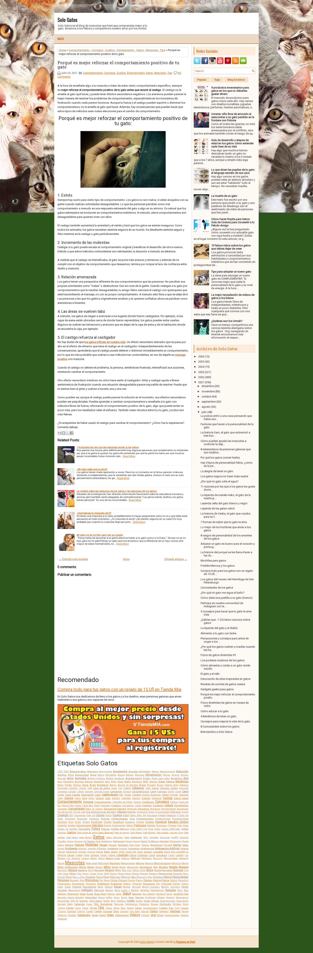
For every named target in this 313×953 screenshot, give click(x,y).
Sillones (161, 897)
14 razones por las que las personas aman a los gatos (108, 447)
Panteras (153, 873)
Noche (157, 870)
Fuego (157, 829)
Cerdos (127, 794)
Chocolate (183, 794)
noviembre (208, 391)
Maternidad (91, 863)
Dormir (100, 815)
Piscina (131, 880)
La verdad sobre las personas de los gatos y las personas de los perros (117, 491)
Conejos (137, 802)
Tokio (123, 908)
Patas (99, 877)
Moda (115, 867)
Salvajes (136, 893)
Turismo (61, 911)
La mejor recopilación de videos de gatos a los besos (232, 296)
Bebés (161, 781)
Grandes (61, 841)
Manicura (157, 858)
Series (117, 897)
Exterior (130, 825)
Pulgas (184, 883)
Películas (115, 877)
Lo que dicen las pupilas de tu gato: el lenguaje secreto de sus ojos (233, 171)
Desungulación (168, 808)
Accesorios (120, 771)
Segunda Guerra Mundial (70, 897)
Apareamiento (133, 778)
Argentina (176, 778)
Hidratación (175, 841)
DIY (71, 815)
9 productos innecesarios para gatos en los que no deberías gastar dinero (230, 91)
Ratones (109, 887)
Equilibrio (62, 822)
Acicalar (133, 771)
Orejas (85, 873)
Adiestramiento (167, 771)
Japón (114, 851)
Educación (152, 815)
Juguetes (158, 851)
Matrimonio (103, 863)
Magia (101, 858)
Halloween (119, 841)
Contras (174, 802)
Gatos (140, 50)
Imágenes (71, 848)
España (150, 821)
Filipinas (172, 825)
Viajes (102, 915)
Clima (91, 798)
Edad (126, 815)
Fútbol (184, 828)
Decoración (110, 808)
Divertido (63, 815)
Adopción (182, 771)
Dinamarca (142, 812)
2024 (66, 771)
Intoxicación (72, 851)
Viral (153, 915)
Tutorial (81, 911)
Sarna (169, 894)
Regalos (109, 890)
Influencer (101, 848)
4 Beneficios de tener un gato (218, 716)
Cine (84, 798)
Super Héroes (151, 900)
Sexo (131, 897)
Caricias (162, 791)
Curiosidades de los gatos (217, 587)
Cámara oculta (168, 788)
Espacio (140, 822)
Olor (79, 873)
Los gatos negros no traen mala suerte (224, 476)
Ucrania (107, 911)
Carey (153, 791)
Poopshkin (183, 880)
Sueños (139, 901)
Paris (185, 873)
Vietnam (145, 915)
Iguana (61, 848)
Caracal (127, 791)
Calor (148, 788)
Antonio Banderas (115, 778)
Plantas (148, 880)
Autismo (89, 781)
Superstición (182, 901)
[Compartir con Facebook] (71, 433)
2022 (201, 377)
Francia (105, 828)
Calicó (127, 788)
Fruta (150, 829)
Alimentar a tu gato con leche (218, 633)
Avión (113, 781)
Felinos (151, 825)
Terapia (154, 904)
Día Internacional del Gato (101, 811)
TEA (96, 904)
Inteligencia (147, 848)
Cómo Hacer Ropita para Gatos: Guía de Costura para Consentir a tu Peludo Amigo (232, 222)
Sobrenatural (182, 897)
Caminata (183, 788)
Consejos (97, 50)
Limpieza (143, 855)
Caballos (73, 788)
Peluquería (141, 877)
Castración (87, 794)
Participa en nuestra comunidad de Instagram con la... (222, 605)
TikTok (93, 907)
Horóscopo (156, 844)
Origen (93, 873)
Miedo (90, 867)
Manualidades (171, 858)
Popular (202, 79)
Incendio (92, 848)
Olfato (72, 873)
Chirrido (174, 794)
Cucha (138, 805)
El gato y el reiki (210, 673)
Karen (167, 851)
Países (113, 873)
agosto (206, 406)
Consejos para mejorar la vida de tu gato (225, 721)
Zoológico (62, 918)
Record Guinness (151, 887)
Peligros (125, 877)
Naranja (82, 870)
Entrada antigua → (176, 559)
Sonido (106, 901)
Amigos (184, 775)
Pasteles (90, 877)
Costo (96, 805)
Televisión (119, 904)
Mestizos (176, 863)
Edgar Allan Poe (138, 815)
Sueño (131, 900)
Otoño (106, 873)
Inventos (82, 851)
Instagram (134, 848)
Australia (79, 781)
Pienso (107, 880)
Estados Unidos (178, 821)
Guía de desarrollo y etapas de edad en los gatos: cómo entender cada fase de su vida (232, 143)
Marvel (60, 863)
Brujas (160, 785)
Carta (185, 791)
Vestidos (72, 915)
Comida (167, 798)
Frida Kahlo (136, 829)
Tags (217, 79)
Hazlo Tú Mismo (150, 841)
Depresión (132, 808)
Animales (80, 778)
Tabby (70, 904)
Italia (107, 851)
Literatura (161, 855)
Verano (184, 911)
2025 (201, 361)
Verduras (62, 915)
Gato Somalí (85, 837)
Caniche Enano (101, 791)
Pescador (74, 880)
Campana (62, 791)
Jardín (121, 851)
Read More (129, 456)
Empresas (94, 818)
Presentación (78, 883)
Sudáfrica (121, 901)
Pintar (114, 880)
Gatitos (71, 832)
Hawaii (136, 841)
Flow (179, 825)
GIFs (145, 837)
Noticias (178, 870)
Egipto (161, 815)
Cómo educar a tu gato (215, 711)
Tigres (85, 908)
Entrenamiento (125, 50)
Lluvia (171, 855)
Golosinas (165, 837)
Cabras (82, 788)
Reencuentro (74, 890)
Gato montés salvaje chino (169, 832)
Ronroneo (73, 893)
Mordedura (145, 867)
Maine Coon (113, 858)
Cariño (171, 791)
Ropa (83, 893)
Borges (113, 785)
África (71, 775)
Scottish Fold (180, 893)
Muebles (163, 867)
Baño (128, 781)
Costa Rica (87, 805)
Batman (153, 781)
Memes (140, 863)
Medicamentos (128, 863)
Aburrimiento (105, 771)
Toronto (130, 908)
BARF (145, 781)
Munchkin (62, 870)
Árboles (147, 778)
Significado (150, 897)
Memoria (149, 863)
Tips (162, 50)
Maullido (115, 863)
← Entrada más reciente (73, 559)
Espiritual (161, 821)
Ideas (185, 844)
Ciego (60, 798)
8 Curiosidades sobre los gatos (220, 726)
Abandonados (78, 771)
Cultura (169, 805)
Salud (127, 894)
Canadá (72, 791)
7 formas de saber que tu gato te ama (224, 522)
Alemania (139, 775)
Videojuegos (122, 915)
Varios (154, 911)
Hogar (103, 844)
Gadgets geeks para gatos (217, 689)
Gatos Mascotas (114, 837)
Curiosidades (76, 808)
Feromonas (161, 825)
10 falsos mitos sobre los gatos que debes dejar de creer (231, 247)
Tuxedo (89, 911)
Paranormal (165, 873)
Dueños (110, 50)
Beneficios (181, 781)
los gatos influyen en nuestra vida (104, 342)
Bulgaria (184, 785)
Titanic (108, 908)
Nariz (91, 870)
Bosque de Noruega (128, 785)
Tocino (116, 908)
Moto (155, 867)
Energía (105, 818)
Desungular (182, 808)
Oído (59, 873)
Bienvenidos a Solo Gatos (216, 731)
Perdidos (158, 877)
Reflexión (87, 890)
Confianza (148, 801)
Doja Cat (91, 815)
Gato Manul (136, 832)
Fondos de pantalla (67, 829)
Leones (103, 855)
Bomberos (103, 784)
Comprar (88, 801)
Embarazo (70, 818)
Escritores (96, 821)
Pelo (133, 877)
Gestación (136, 837)
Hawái (128, 841)
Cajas (114, 788)
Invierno (91, 851)
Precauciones (64, 883)
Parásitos (177, 873)
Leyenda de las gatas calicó (218, 508)
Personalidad (180, 877)
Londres (180, 855)
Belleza (170, 781)
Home (62, 50)
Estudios (97, 825)
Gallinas (61, 832)
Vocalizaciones (172, 915)
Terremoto (165, 904)
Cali (120, 788)
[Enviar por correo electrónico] (59, 433)
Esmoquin (130, 822)
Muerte (173, 867)
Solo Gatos (67, 19)
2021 (201, 382)
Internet (61, 851)
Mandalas (147, 858)
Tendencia (144, 904)
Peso (82, 880)
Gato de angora (121, 832)
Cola (107, 798)
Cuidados (158, 805)
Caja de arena (101, 788)
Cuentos (147, 805)
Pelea (106, 877)
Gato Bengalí (105, 832)
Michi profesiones (67, 867)
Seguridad (91, 897)
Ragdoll (76, 886)
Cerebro (136, 794)
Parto (69, 877)
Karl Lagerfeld (178, 851)
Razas (118, 886)
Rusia (89, 893)
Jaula (140, 851)
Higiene (69, 844)
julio (204, 412)
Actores (155, 771)
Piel (101, 880)
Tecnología (106, 904)
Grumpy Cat (81, 841)
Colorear (136, 798)
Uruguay (124, 911)
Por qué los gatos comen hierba (220, 457)
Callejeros (138, 788)
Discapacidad (162, 812)
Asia (59, 781)
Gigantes (154, 837)
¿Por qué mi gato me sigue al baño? (222, 592)
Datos (88, 808)
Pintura (123, 880)
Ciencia (68, 798)
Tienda (70, 907)
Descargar (155, 808)
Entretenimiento (163, 818)
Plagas (139, 880)
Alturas (166, 775)
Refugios (99, 890)
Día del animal (64, 812)
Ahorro (101, 775)
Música (72, 870)
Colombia (126, 798)
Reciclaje (136, 887)
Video (110, 915)
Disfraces (175, 811)
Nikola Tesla (138, 870)
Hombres (123, 844)
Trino (177, 908)
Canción (89, 791)
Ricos (180, 890)
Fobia (185, 825)
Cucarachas (128, 805)
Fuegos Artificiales (171, 829)
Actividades (145, 771)
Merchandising (162, 863)
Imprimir (82, 848)
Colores (146, 798)
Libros (133, 855)
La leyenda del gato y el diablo (219, 628)
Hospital (168, 845)
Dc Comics (97, 808)
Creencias (105, 805)
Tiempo (61, 908)
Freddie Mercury (120, 828)
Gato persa (72, 837)
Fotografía (84, 828)
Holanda (112, 845)
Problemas (103, 883)
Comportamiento (79, 50)
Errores (86, 822)
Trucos (184, 907)
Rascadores (89, 886)
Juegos (148, 851)
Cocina (100, 798)
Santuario (161, 894)
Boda (93, 784)
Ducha (108, 815)
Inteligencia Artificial (167, 848)
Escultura (118, 821)
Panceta (144, 873)
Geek (126, 837)
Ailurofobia (110, 775)
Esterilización (84, 825)
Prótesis (127, 883)
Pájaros (135, 873)
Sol (77, 901)
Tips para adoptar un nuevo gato (231, 271)
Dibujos (122, 811)
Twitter (98, 911)
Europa (107, 825)
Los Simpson (73, 858)
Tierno (78, 908)
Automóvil (99, 781)
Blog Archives (236, 79)
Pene (150, 877)
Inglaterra (112, 848)
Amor (70, 778)
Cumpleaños (181, 805)
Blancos (77, 785)
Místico (99, 867)
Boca (85, 784)
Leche (86, 855)
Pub (158, 883)
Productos (116, 883)
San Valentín (148, 894)
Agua (93, 774)
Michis (82, 867)
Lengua (94, 855)
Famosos (140, 825)
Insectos (123, 848)
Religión (135, 890)
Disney (185, 812)
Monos (122, 867)
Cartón (60, 794)
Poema (157, 880)
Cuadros (116, 805)
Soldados (83, 901)
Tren (171, 907)
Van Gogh (135, 911)
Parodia (61, 877)
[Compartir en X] (67, 433)
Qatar (60, 887)
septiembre (209, 401)
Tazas (89, 904)
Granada (183, 837)
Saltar (119, 894)
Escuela (108, 822)
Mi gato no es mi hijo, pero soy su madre (100, 534)
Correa (78, 805)
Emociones (82, 818)
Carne (178, 791)
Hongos (145, 845)
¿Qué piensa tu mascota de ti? (94, 513)
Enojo (132, 818)
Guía (98, 841)
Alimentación (153, 774)
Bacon (121, 781)
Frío (145, 829)
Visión (160, 915)
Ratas (100, 887)
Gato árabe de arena (87, 832)
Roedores (61, 894)
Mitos (107, 867)
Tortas (138, 907)
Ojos (65, 873)
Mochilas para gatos (213, 560)
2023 (60, 771)
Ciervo (78, 798)
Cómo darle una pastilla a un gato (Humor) (227, 597)
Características (140, 791)
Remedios (145, 890)
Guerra (91, 841)
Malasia (125, 858)
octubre (206, 396)
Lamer (70, 855)
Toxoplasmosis (150, 908)
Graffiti (174, 837)
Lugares (85, 858)
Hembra (164, 841)
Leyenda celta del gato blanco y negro (224, 503)
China (165, 794)
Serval (124, 897)
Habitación (106, 841)
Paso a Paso (79, 877)
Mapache (183, 858)
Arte (185, 778)
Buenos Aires (172, 785)
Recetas (127, 887)
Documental (80, 815)
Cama (155, 788)
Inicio (60, 39)
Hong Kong (134, 845)
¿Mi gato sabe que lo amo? (92, 469)
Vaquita (145, 911)
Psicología (149, 883)
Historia (79, 844)
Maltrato (136, 858)
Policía (165, 880)
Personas (63, 880)
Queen (68, 887)
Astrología (68, 781)
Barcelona (137, 781)
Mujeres (183, 867)
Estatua (72, 825)
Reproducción (157, 890)
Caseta (76, 794)
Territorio (176, 904)
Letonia (111, 855)
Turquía (71, 911)
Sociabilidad (63, 901)
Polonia (173, 880)
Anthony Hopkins (96, 778)
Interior (184, 848)
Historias (91, 845)
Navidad (99, 870)
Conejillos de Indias (122, 802)
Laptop (79, 855)
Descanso (143, 808)
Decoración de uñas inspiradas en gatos (225, 678)
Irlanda (99, 851)
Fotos (95, 829)
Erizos (78, 822)
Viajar (95, 915)
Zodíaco (184, 915)
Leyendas (123, 855)
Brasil (142, 784)
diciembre (208, 386)
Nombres (167, 870)
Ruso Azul (100, 893)
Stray (113, 901)
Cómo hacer (181, 798)
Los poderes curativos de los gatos (222, 660)
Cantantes (116, 791)
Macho (93, 858)
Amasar (176, 775)
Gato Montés (149, 832)
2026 (201, 356)
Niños (149, 870)
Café (90, 788)
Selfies (109, 897)
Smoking (170, 897)
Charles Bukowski (151, 794)
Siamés (139, 897)
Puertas (176, 883)
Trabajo (163, 907)
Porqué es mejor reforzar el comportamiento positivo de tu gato (118, 64)
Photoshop (92, 880)
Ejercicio (171, 815)
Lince (152, 855)
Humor (177, 844)
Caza (98, 794)
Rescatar (170, 890)
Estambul (62, 825)
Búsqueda (62, 788)
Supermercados (167, 901)
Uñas (116, 911)
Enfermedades (119, 818)
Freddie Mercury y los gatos (218, 565)
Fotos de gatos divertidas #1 (218, 655)
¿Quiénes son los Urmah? (227, 321)
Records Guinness (170, 887)
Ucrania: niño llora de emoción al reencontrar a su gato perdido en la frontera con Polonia (232, 117)
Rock (186, 890)
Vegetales (164, 911)
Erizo (70, 822)
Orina (100, 873)
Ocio (186, 870)
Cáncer (80, 791)
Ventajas (175, 911)
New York (127, 870)
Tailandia (79, 904)
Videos (135, 915)
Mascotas (152, 50)
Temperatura (131, 904)
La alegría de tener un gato (217, 471)
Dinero (151, 812)
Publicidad (166, 883)
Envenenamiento (180, 818)
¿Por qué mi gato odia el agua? (219, 481)
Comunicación (103, 801)
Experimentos (118, 825)
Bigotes (68, 785)
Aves (107, 781)
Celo (121, 794)
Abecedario (92, 771)
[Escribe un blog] (63, 433)
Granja (70, 841)
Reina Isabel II (122, 890)
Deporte (121, 808)
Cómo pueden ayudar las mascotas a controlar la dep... (223, 442)
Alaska (121, 775)
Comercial (157, 798)
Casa (68, 794)
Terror (185, 904)
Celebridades (110, 794)
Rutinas (111, 894)
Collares (116, 798)
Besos (60, 785)
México (185, 863)
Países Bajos (124, 873)
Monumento (132, 867)
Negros (109, 870)
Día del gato (79, 812)
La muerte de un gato (224, 195)
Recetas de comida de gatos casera (223, 684)
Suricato (61, 904)
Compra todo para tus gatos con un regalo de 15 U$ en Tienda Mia (119, 689)
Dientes (131, 811)
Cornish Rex (68, 805)
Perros (168, 877)
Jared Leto (131, 851)
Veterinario (83, 915)
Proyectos (137, 883)
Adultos (62, 774)
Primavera (91, 883)
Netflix (118, 870)
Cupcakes (62, 808)
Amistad (61, 778)
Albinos (130, 775)
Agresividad (82, 774)
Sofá (73, 901)
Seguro (101, 897)
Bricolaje (151, 785)
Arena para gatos (161, 778)
